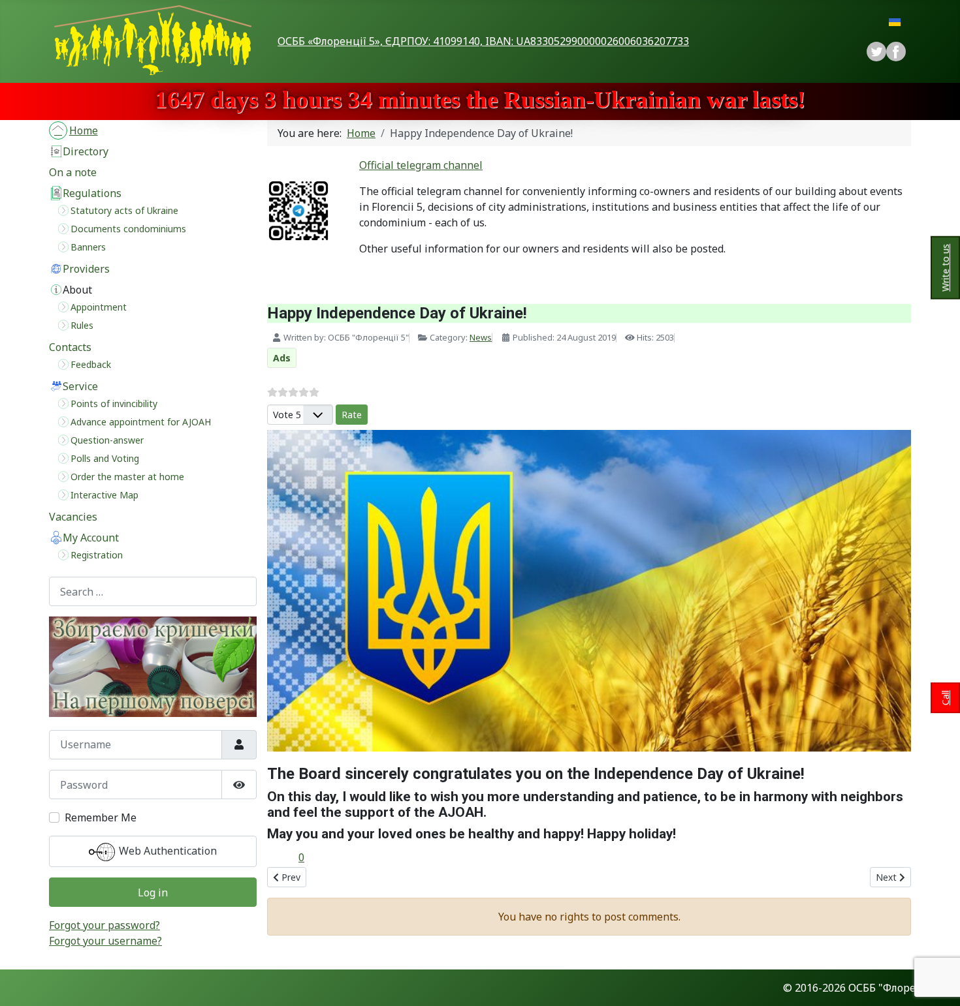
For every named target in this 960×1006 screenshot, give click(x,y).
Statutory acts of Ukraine (124, 210)
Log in (153, 892)
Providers (86, 269)
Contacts (70, 347)
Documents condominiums (128, 228)
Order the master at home (127, 476)
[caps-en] (153, 667)
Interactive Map (104, 495)
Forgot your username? (105, 941)
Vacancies (73, 517)
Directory (85, 151)
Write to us (945, 267)
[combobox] (153, 591)
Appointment (99, 307)
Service (80, 386)
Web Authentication (166, 851)
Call (945, 697)
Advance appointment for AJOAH (141, 422)
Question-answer (107, 440)
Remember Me (100, 817)
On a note (73, 172)
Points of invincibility (114, 403)
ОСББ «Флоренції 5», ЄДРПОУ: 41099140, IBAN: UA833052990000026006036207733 (483, 41)
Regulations (92, 193)
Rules (82, 325)
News (481, 337)
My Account (91, 537)
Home (83, 130)
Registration (97, 555)
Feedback (91, 364)
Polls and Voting (105, 458)
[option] (896, 51)
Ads (282, 358)
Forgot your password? (104, 925)
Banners (88, 247)
